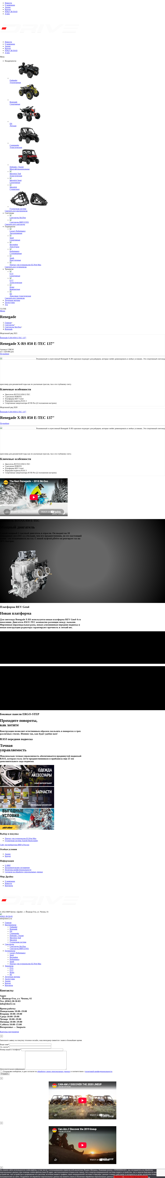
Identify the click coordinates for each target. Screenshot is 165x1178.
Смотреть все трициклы (15, 298)
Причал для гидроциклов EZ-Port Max (20, 838)
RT (11, 975)
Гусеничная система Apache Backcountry (21, 841)
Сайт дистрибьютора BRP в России (14, 845)
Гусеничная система (18, 942)
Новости (8, 3)
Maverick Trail (15, 938)
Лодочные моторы (12, 977)
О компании (10, 5)
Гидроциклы (10, 951)
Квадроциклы (10, 925)
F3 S (11, 968)
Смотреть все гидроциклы (16, 267)
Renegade (13, 929)
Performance (14, 959)
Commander (14, 933)
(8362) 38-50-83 (11, 12)
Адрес (7, 14)
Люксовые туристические (20, 296)
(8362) (6, 916)
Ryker (12, 972)
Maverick (13, 940)
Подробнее (4, 354)
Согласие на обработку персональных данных (24, 872)
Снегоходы (9, 944)
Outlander (13, 927)
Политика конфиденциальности (18, 870)
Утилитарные (15, 82)
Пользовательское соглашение (17, 868)
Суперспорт (15, 189)
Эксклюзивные (16, 233)
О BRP (8, 865)
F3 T (11, 970)
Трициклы (9, 966)
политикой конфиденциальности (98, 1071)
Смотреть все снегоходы (15, 224)
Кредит (8, 9)
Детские (13, 126)
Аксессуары (10, 979)
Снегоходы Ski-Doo (18, 946)
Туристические (16, 147)
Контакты (9, 886)
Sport (12, 955)
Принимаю (118, 1177)
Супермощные (16, 253)
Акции (8, 7)
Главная (8, 923)
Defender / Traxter (17, 936)
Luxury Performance (17, 953)
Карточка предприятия (9, 1032)
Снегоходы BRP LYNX (19, 949)
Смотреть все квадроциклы (16, 211)
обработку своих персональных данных (53, 1071)
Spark (12, 962)
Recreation (14, 957)
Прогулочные (15, 260)
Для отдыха (14, 247)
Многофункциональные (20, 169)
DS (11, 931)
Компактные (15, 289)
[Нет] (149, 1177)
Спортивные (15, 104)
